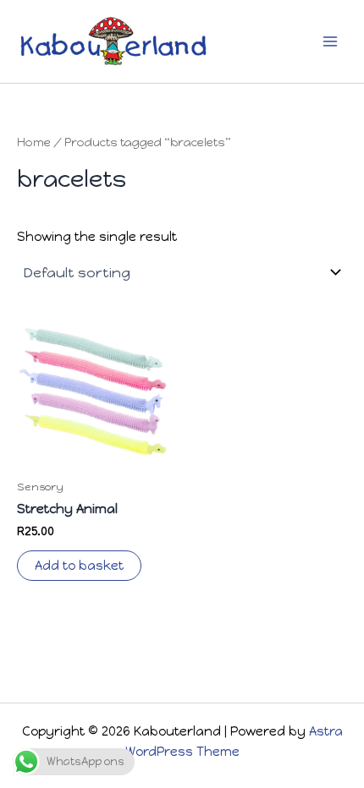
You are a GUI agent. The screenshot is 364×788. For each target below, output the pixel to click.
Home (34, 142)
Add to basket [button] (79, 565)
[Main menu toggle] (330, 41)
